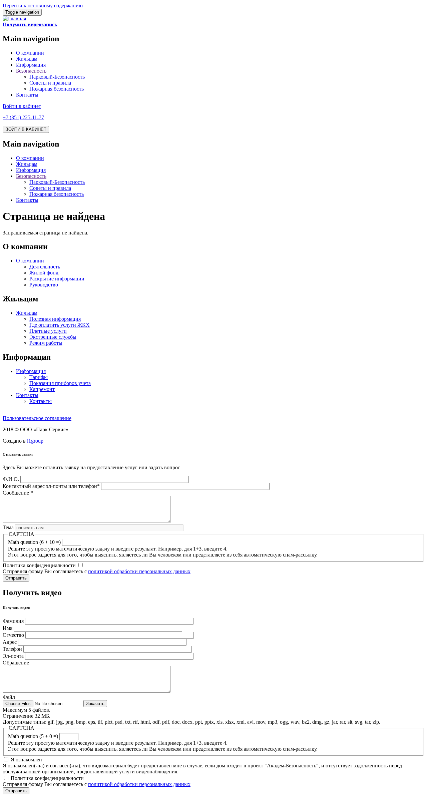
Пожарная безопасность (56, 89)
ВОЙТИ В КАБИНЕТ (25, 129)
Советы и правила (50, 83)
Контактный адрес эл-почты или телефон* (51, 486)
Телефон (12, 649)
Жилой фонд (43, 272)
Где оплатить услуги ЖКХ (59, 325)
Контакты (27, 95)
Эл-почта (13, 656)
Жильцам (26, 59)
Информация (31, 65)
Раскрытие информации (56, 278)
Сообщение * (18, 493)
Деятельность (44, 266)
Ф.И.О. (11, 479)
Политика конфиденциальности (39, 565)
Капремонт (42, 389)
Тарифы (38, 377)
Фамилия (13, 621)
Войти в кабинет (22, 106)
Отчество (13, 635)
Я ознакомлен (26, 759)
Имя (7, 628)
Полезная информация (55, 319)
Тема (8, 527)
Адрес (10, 642)
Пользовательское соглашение (37, 418)
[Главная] (14, 18)
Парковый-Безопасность (57, 77)
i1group (35, 441)
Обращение (16, 662)
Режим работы (45, 343)
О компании (30, 53)
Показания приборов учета (60, 383)
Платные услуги (48, 331)
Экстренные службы (52, 337)
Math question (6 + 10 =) (34, 542)
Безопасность (31, 71)
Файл (9, 697)
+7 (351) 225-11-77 (23, 117)
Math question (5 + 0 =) (33, 736)
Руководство (43, 284)
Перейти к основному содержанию (43, 5)
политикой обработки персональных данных (139, 571)
